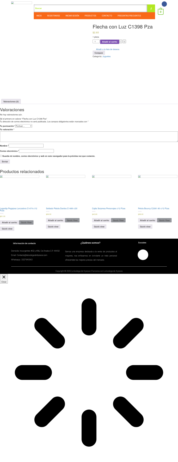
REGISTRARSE (53, 16)
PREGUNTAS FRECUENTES (129, 16)
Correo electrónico (9, 151)
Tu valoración (7, 129)
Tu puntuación (7, 126)
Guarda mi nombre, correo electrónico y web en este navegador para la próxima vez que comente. (48, 156)
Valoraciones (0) (11, 101)
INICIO (39, 16)
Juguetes (106, 56)
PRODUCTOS (90, 16)
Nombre (4, 145)
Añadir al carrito (109, 41)
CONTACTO (107, 16)
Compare (99, 52)
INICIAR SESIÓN (72, 16)
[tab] (11, 101)
